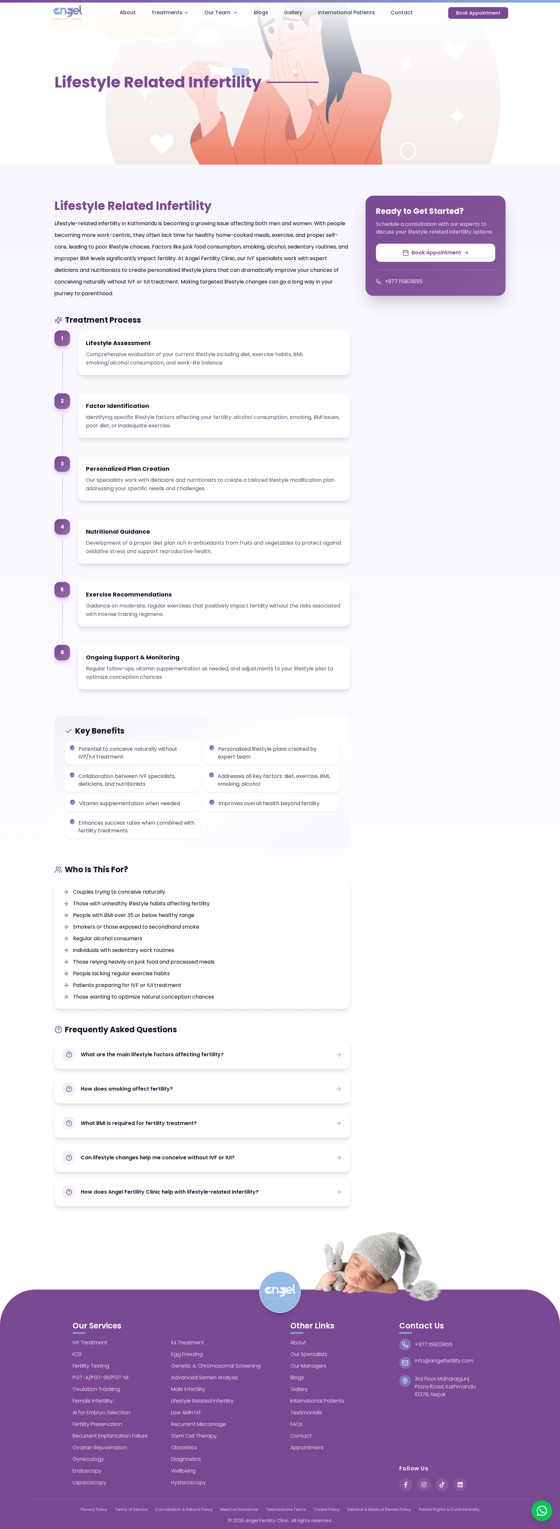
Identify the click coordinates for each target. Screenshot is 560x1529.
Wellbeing (183, 1471)
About (128, 12)
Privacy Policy (94, 1509)
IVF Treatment (90, 1342)
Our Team (217, 12)
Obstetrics (184, 1447)
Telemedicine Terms (286, 1509)
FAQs (296, 1424)
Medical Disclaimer (239, 1509)
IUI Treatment (187, 1342)
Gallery (293, 12)
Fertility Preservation (97, 1424)
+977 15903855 (404, 281)
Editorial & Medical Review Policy (379, 1509)
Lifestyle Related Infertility (202, 1401)
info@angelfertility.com (444, 1360)
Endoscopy (87, 1471)
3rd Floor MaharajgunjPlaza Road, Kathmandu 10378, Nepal (445, 1386)
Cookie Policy (327, 1509)
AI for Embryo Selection (101, 1412)
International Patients (346, 12)
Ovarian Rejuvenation (100, 1447)
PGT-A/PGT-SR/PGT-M (100, 1377)
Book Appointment (478, 13)
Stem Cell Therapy (194, 1436)
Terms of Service (131, 1509)
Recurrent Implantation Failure (110, 1436)
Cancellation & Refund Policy (184, 1509)
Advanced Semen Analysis (204, 1377)
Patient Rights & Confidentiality (449, 1509)
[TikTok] (442, 1484)
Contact (402, 12)
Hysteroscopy (188, 1482)
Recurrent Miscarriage (198, 1424)
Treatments (166, 12)
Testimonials (306, 1412)
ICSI (77, 1354)
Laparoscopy (89, 1482)
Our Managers (308, 1366)
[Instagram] (423, 1484)
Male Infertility (188, 1389)
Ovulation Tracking (96, 1389)
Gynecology (88, 1459)
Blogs (261, 12)
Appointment (307, 1447)
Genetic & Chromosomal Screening (216, 1366)
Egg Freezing (187, 1354)
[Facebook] (405, 1484)
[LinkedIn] (460, 1484)
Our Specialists (308, 1354)
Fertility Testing (91, 1366)
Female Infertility (93, 1401)
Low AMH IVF (186, 1412)
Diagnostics (186, 1459)
